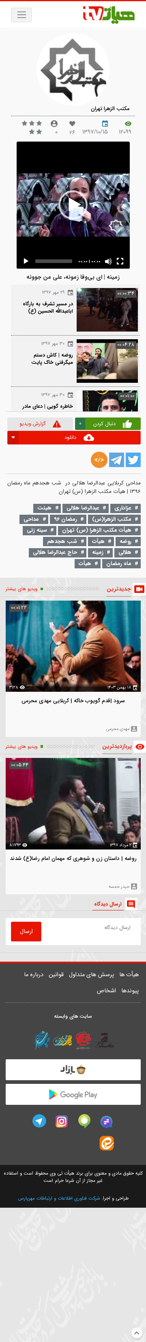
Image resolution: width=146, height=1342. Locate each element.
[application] (73, 205)
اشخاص (106, 991)
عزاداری (122, 508)
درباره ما (33, 974)
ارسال (26, 931)
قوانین (56, 974)
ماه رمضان (118, 563)
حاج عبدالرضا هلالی (55, 552)
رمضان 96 (65, 519)
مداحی (31, 519)
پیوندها (130, 991)
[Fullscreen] (120, 261)
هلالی (124, 552)
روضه (125, 541)
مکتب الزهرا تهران (110, 108)
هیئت (44, 508)
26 (72, 133)
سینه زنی (37, 530)
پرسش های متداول (91, 974)
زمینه (97, 552)
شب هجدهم (62, 541)
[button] (73, 204)
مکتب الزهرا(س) (111, 519)
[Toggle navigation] (21, 15)
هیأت (98, 541)
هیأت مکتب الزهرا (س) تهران (96, 530)
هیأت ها (129, 974)
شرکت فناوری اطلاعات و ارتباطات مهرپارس (59, 1198)
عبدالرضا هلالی (83, 508)
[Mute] (108, 261)
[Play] (26, 261)
